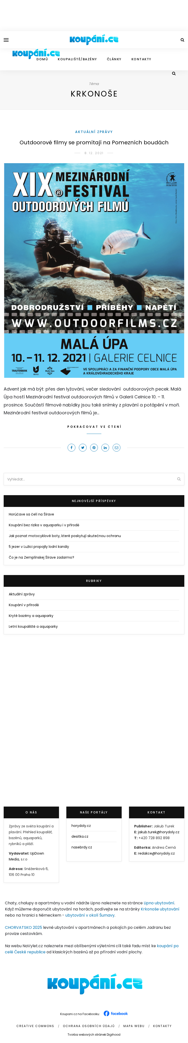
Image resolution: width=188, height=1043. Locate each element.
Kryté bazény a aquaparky (31, 615)
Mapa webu (134, 1026)
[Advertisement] (94, 15)
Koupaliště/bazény (77, 59)
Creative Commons (35, 1026)
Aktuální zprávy (94, 131)
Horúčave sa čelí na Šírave (31, 514)
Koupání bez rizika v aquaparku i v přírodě (44, 525)
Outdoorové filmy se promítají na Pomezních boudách (94, 142)
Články (114, 59)
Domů (42, 59)
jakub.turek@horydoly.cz (158, 832)
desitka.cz (79, 836)
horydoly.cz (81, 825)
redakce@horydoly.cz (156, 853)
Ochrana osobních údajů (89, 1026)
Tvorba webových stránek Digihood (94, 1034)
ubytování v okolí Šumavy (90, 915)
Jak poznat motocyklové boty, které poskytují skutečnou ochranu (65, 535)
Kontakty (141, 59)
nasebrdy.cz (81, 847)
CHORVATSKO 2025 (23, 927)
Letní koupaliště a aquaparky (33, 626)
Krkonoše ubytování (160, 909)
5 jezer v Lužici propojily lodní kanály (39, 546)
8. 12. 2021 (94, 153)
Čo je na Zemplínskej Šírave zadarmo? (41, 557)
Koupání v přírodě (24, 604)
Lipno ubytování (159, 903)
